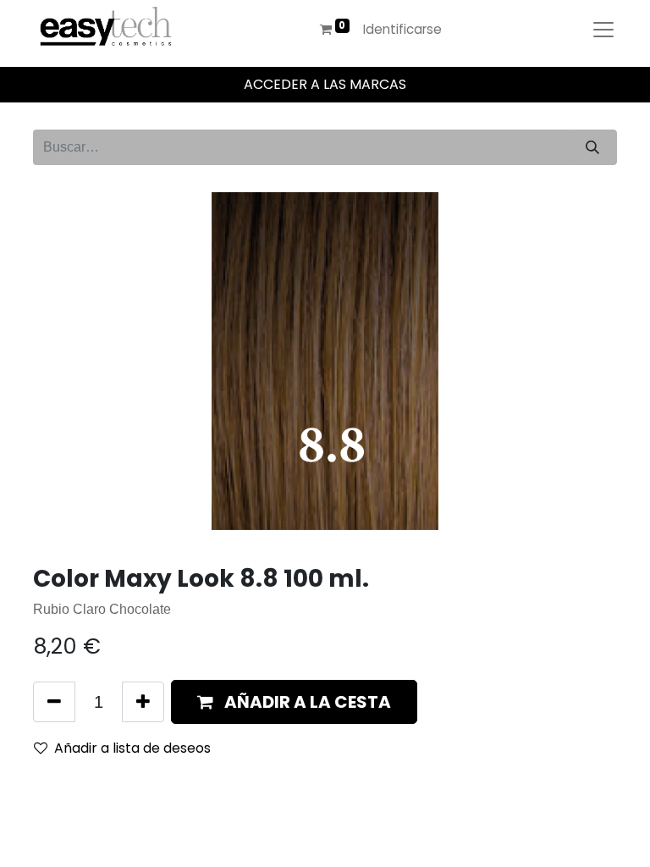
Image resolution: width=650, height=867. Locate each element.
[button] (294, 702)
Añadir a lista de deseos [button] (132, 748)
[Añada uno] (143, 702)
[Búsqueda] (592, 147)
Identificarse (402, 29)
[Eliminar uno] (54, 702)
